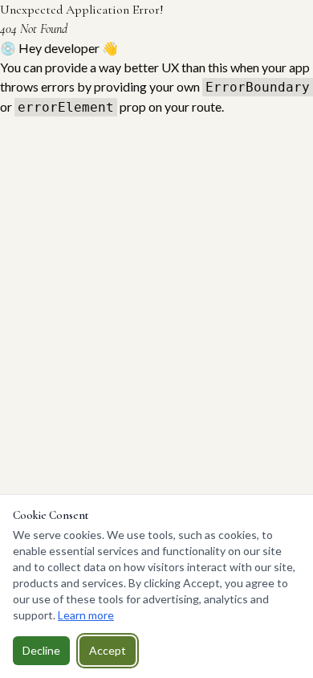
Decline (41, 650)
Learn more (86, 615)
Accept (107, 650)
